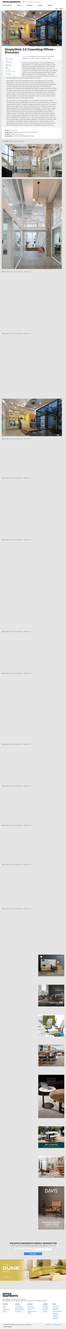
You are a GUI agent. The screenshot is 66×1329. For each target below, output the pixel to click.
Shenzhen (8, 71)
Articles (50, 5)
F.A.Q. (4, 1308)
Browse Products (19, 1309)
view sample (52, 1245)
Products (29, 5)
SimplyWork (8, 62)
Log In (61, 8)
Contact (5, 1311)
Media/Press (6, 1309)
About (4, 1306)
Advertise (30, 1306)
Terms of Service (57, 1324)
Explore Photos (19, 1308)
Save (7, 41)
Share (7, 44)
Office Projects (7, 5)
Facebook (45, 1308)
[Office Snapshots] (11, 2)
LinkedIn (45, 1311)
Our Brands (18, 1311)
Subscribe (33, 1254)
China (13, 71)
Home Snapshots (57, 1311)
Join (56, 8)
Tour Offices (18, 1306)
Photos (19, 5)
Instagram (45, 1306)
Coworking (8, 74)
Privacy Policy (48, 1324)
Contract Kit (56, 1306)
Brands (40, 5)
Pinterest (45, 1309)
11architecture (9, 59)
